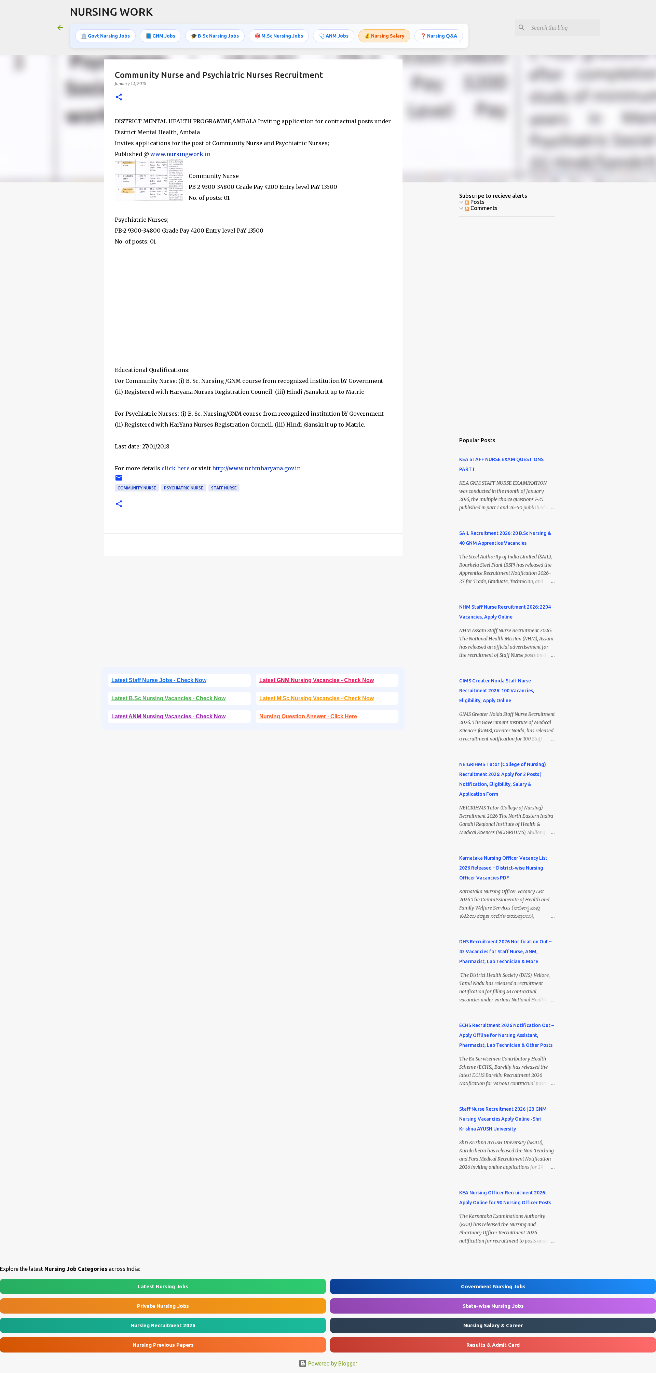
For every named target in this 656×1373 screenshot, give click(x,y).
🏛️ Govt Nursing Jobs (105, 36)
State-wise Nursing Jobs (493, 1306)
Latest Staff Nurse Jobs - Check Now (158, 680)
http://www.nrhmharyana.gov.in (256, 468)
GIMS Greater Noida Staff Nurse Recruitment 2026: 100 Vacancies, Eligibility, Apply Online (496, 690)
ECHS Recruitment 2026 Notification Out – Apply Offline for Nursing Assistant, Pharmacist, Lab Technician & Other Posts (506, 1035)
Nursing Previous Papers (163, 1345)
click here (176, 468)
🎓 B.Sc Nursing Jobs (215, 36)
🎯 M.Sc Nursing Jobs (279, 36)
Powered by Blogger (332, 1363)
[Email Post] (119, 480)
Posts (476, 202)
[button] (119, 97)
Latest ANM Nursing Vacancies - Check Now (168, 716)
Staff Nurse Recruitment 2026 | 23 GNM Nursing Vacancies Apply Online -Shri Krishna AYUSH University (503, 1119)
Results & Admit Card (493, 1345)
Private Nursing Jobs (163, 1306)
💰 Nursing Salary (384, 36)
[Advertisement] (253, 316)
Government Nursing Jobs (493, 1286)
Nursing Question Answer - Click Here (308, 716)
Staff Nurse (224, 488)
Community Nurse (137, 488)
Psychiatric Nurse (183, 488)
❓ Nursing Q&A (438, 36)
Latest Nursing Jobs (163, 1286)
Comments (483, 208)
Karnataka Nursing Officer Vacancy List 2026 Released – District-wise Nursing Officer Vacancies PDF (503, 867)
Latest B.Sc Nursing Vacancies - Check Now (168, 698)
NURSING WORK (111, 11)
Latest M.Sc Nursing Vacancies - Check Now (316, 698)
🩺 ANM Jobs (333, 36)
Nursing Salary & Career (493, 1325)
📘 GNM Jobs (160, 36)
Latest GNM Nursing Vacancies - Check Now (316, 680)
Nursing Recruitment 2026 (163, 1325)
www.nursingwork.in (180, 154)
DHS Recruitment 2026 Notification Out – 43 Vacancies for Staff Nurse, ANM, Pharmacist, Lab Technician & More (505, 951)
